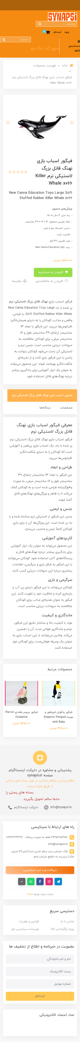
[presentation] (72, 123)
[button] (25, 172)
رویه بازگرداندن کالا (62, 929)
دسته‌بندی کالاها (74, 48)
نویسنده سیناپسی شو (25, 929)
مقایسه (17, 281)
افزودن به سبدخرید (51, 272)
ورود (66, 32)
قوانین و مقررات (29, 922)
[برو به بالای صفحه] (21, 881)
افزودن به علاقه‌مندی (50, 281)
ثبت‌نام (57, 32)
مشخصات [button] (66, 408)
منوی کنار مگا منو (45, 48)
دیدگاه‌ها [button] (45, 408)
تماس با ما (67, 922)
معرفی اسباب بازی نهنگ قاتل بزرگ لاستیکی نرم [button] (42, 395)
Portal (30, 894)
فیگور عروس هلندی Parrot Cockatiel (21, 714)
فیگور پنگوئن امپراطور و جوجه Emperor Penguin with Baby (58, 717)
